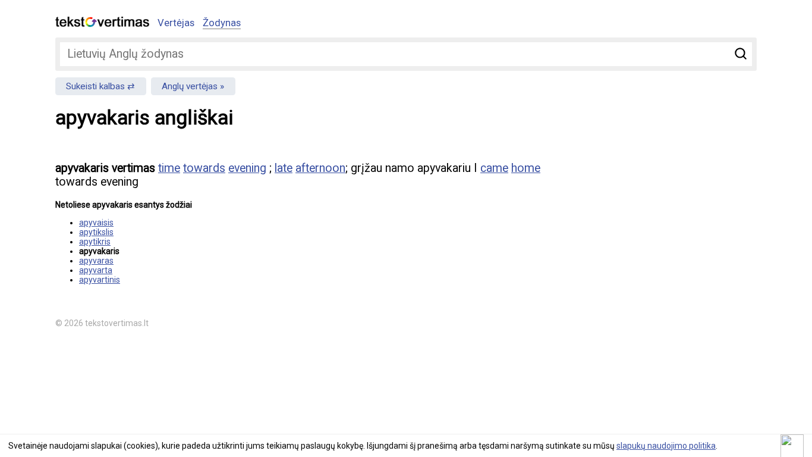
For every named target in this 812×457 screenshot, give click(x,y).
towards (204, 168)
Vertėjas (176, 23)
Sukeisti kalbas (95, 86)
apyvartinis (99, 279)
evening (247, 168)
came (494, 168)
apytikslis (96, 232)
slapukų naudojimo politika (666, 445)
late (283, 168)
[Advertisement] (632, 235)
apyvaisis (96, 222)
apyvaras (96, 260)
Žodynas (222, 23)
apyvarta (95, 270)
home (525, 168)
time (169, 168)
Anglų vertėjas (190, 86)
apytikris (95, 241)
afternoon (320, 168)
